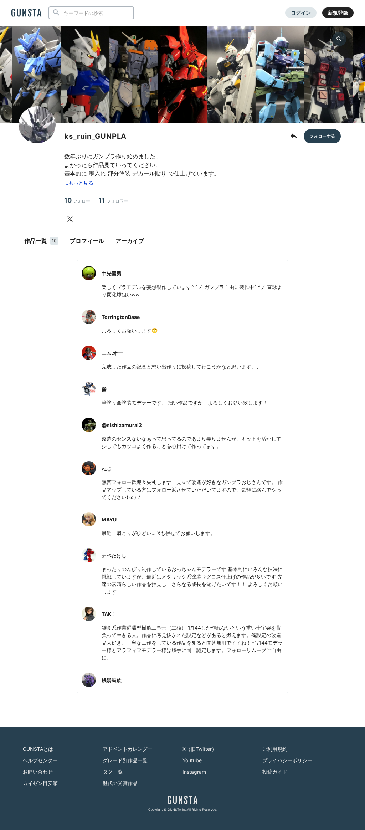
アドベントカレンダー (128, 749)
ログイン (301, 13)
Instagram (194, 772)
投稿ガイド (274, 772)
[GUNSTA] (26, 13)
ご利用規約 (274, 749)
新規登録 (338, 13)
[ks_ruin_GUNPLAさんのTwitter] (71, 219)
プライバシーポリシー (287, 760)
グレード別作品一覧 (125, 760)
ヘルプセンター (40, 760)
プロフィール (87, 240)
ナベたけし (114, 556)
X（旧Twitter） (199, 749)
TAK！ (109, 614)
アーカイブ (129, 240)
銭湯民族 (112, 680)
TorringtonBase (121, 317)
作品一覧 (40, 240)
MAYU (109, 519)
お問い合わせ (38, 772)
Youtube (192, 760)
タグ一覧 (113, 772)
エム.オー (112, 353)
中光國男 (112, 273)
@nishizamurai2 (122, 425)
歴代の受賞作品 (120, 783)
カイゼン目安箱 (40, 783)
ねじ (107, 468)
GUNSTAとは (38, 749)
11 (113, 200)
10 (77, 200)
